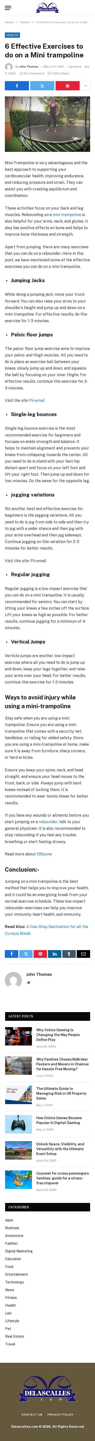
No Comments (34, 73)
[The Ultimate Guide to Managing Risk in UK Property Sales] (18, 1095)
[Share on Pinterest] (68, 85)
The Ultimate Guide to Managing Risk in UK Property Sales (61, 1093)
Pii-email (37, 400)
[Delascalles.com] (47, 8)
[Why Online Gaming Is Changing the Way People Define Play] (18, 1036)
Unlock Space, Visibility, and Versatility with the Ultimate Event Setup (60, 1149)
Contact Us (32, 1414)
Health (12, 35)
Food (9, 1267)
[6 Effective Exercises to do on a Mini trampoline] (47, 124)
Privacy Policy (61, 1414)
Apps (9, 1220)
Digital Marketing (19, 1251)
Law (8, 1313)
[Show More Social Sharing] (85, 85)
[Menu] (8, 7)
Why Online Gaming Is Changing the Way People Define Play (58, 1035)
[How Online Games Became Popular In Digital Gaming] (18, 1124)
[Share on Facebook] (17, 85)
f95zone (44, 854)
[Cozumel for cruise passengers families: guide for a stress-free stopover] (18, 1179)
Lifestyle (12, 1321)
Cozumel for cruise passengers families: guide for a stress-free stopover (62, 1178)
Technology (14, 1282)
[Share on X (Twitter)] (42, 85)
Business (12, 1228)
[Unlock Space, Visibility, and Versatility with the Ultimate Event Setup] (18, 1150)
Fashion (11, 1243)
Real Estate (14, 1336)
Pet (8, 1329)
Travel (10, 1344)
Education (13, 1259)
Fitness (11, 1298)
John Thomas (28, 66)
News (9, 1290)
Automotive (14, 1236)
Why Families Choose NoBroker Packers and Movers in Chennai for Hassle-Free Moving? (62, 1064)
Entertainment (16, 1274)
